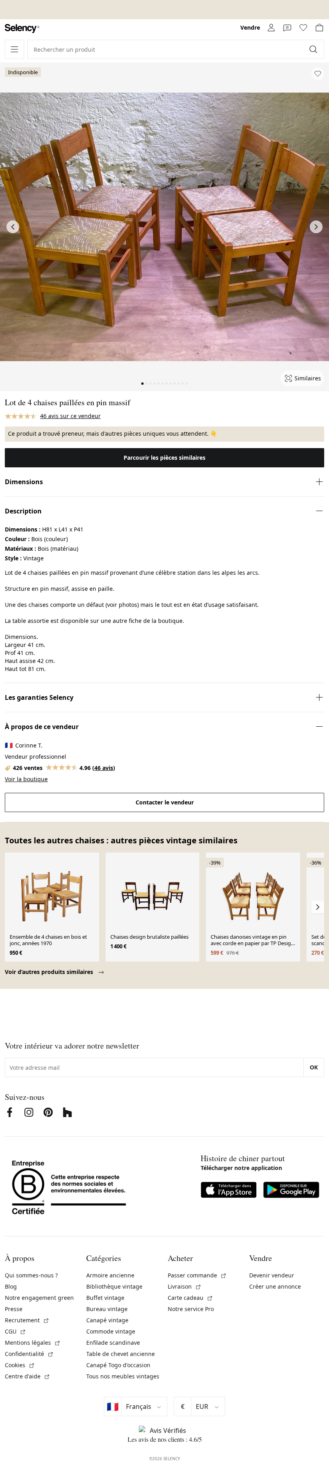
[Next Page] (316, 226)
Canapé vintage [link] (107, 1320)
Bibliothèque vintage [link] (114, 1286)
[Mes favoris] (303, 27)
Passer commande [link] (197, 1275)
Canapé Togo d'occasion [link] (118, 1365)
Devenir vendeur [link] (271, 1275)
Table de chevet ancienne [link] (120, 1354)
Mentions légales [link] (33, 1342)
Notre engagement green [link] (39, 1297)
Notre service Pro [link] (191, 1309)
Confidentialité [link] (29, 1354)
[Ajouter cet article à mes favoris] (317, 73)
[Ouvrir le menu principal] (14, 49)
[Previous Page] (12, 226)
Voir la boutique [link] (26, 779)
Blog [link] (11, 1286)
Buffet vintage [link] (105, 1297)
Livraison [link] (184, 1286)
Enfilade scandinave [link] (113, 1342)
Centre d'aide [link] (27, 1376)
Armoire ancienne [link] (110, 1275)
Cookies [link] (20, 1365)
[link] (22, 28)
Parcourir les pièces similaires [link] (164, 457)
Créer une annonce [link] (275, 1286)
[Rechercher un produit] (314, 49)
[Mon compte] (271, 27)
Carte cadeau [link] (190, 1297)
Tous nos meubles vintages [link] (122, 1376)
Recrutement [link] (27, 1320)
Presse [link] (13, 1309)
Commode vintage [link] (110, 1331)
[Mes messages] (287, 27)
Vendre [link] (250, 27)
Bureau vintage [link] (107, 1309)
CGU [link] (15, 1331)
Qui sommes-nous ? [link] (31, 1275)
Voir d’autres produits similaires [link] (50, 972)
